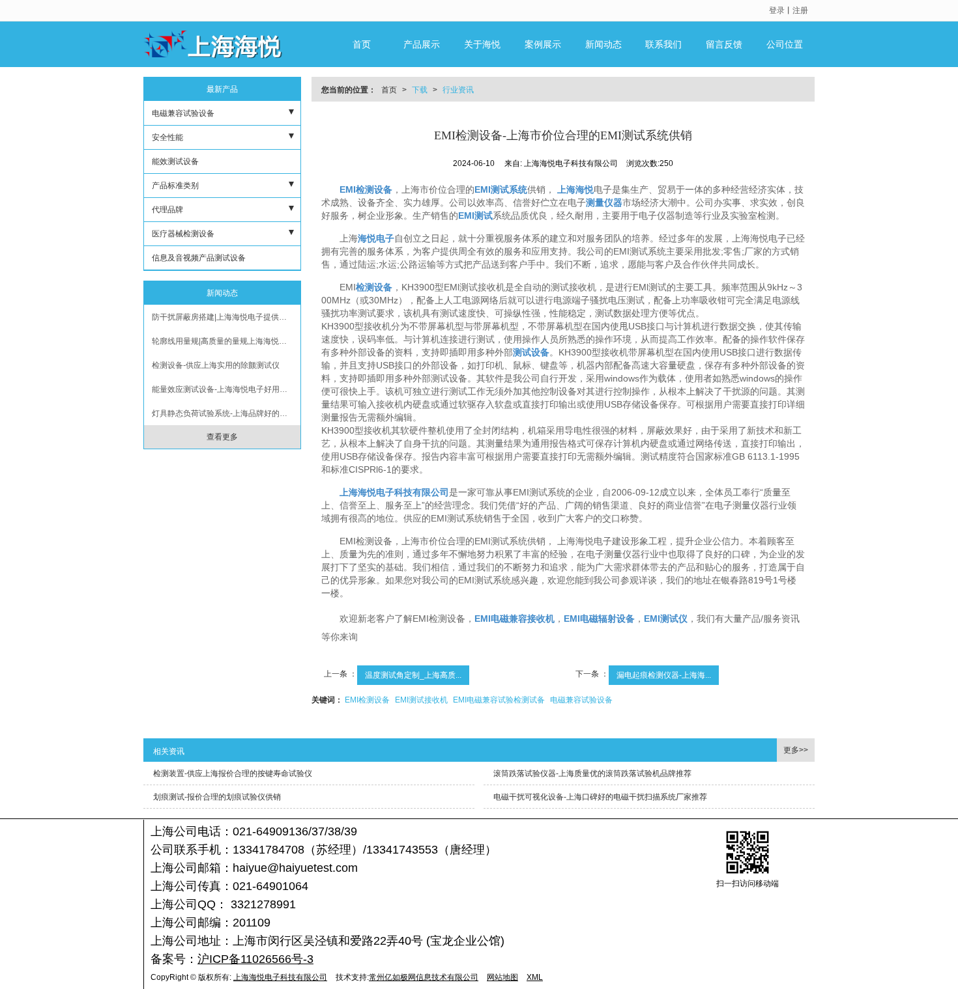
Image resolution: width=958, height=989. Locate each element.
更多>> (795, 750)
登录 (777, 10)
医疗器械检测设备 (183, 233)
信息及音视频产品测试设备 (199, 257)
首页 (362, 44)
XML (535, 977)
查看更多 (222, 436)
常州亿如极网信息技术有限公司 (423, 977)
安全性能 (167, 137)
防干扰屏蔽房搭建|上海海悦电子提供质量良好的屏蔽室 (226, 317)
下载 (420, 89)
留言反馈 (724, 44)
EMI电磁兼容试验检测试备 (499, 699)
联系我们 (663, 44)
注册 (800, 10)
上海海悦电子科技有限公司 (280, 977)
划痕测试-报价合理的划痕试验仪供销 (217, 796)
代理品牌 (167, 209)
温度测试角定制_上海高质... (413, 675)
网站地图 (502, 977)
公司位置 (784, 44)
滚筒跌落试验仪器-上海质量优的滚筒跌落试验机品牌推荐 (592, 773)
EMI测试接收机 (421, 699)
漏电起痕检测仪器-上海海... (664, 675)
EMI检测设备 (367, 699)
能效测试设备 (175, 161)
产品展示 (421, 44)
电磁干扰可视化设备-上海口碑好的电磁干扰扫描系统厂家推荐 (600, 796)
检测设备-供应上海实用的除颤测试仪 (216, 365)
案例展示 (543, 44)
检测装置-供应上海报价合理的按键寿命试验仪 (232, 773)
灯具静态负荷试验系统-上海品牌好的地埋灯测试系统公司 (226, 413)
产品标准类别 (175, 185)
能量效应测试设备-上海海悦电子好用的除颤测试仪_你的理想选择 (226, 389)
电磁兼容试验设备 (581, 699)
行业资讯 (458, 89)
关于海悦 (482, 44)
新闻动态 (603, 44)
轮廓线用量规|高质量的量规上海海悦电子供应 (226, 341)
